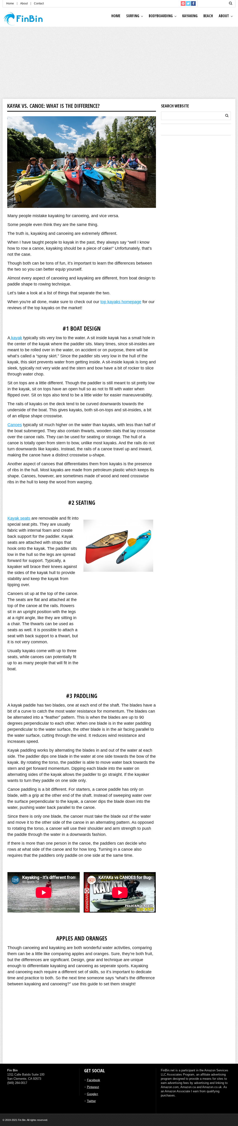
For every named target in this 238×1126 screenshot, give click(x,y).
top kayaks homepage (120, 301)
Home (10, 3)
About (24, 3)
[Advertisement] (119, 63)
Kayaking (190, 15)
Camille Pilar (13, 1041)
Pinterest (93, 1087)
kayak (16, 337)
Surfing (132, 15)
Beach (208, 15)
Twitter (91, 1101)
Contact (39, 3)
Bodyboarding (161, 15)
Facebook (93, 1080)
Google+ (92, 1094)
